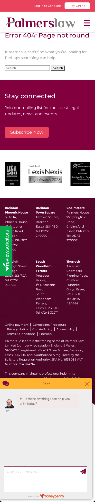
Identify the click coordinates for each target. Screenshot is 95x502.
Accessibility (66, 329)
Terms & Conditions (21, 334)
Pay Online (77, 5)
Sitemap (45, 334)
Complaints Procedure (49, 324)
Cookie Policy (42, 329)
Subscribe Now (26, 132)
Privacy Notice (17, 329)
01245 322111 (49, 312)
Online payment (16, 324)
